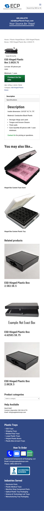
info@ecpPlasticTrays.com (22, 20)
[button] (14, 48)
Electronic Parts (11, 484)
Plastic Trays (11, 424)
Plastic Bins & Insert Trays (15, 441)
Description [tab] (11, 96)
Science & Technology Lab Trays (18, 494)
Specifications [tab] (12, 100)
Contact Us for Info (14, 78)
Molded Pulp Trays (13, 434)
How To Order (20, 447)
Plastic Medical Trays (13, 487)
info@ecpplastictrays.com (18, 461)
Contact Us (11, 135)
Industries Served (13, 480)
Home (6, 40)
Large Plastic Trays (13, 436)
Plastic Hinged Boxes (17, 40)
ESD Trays (9, 429)
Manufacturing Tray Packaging (17, 497)
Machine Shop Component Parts (18, 489)
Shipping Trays (11, 431)
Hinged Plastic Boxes (13, 438)
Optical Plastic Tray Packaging (17, 492)
